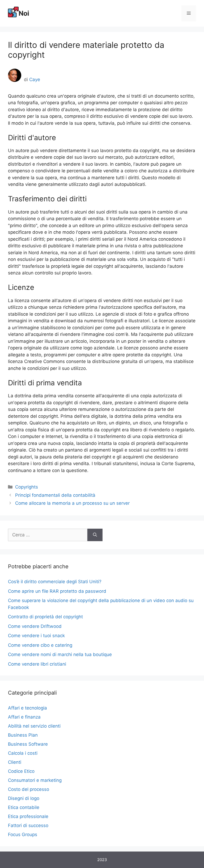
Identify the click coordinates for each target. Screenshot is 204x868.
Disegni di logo (23, 798)
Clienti (14, 762)
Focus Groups (22, 834)
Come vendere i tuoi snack (36, 635)
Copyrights (26, 487)
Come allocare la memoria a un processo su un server (72, 503)
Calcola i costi (22, 753)
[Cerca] (95, 535)
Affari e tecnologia (27, 708)
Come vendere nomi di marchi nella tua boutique (60, 654)
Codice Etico (21, 771)
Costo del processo (28, 789)
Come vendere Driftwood (35, 626)
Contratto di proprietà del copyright (45, 616)
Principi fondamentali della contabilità (55, 495)
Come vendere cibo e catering (40, 645)
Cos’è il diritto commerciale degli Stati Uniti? (54, 581)
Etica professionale (28, 816)
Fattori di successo (28, 825)
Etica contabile (23, 807)
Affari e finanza (24, 717)
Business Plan (23, 735)
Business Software (28, 744)
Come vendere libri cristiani (37, 664)
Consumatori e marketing (35, 780)
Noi (24, 13)
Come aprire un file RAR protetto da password (57, 591)
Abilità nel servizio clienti (34, 726)
